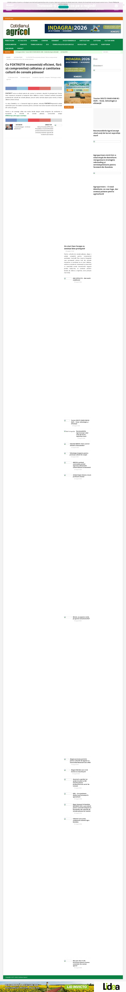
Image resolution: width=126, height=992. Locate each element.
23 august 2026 (81, 438)
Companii (44, 41)
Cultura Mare (109, 41)
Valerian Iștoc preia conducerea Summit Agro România (81, 820)
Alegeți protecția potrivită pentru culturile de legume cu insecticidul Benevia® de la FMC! (80, 760)
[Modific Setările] (124, 5)
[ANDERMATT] (98, 66)
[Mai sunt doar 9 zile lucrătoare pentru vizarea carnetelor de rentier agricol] (67, 962)
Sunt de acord (63, 7)
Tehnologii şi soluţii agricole (63, 45)
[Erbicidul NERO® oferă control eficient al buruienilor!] (66, 446)
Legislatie (93, 45)
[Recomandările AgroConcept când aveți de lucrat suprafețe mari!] (69, 431)
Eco (47, 45)
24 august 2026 (69, 251)
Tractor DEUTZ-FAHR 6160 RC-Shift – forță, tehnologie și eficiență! (80, 422)
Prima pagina (9, 41)
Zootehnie (97, 41)
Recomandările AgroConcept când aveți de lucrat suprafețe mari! (106, 133)
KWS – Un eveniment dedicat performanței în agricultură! (80, 795)
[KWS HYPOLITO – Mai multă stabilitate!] (67, 346)
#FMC (7, 116)
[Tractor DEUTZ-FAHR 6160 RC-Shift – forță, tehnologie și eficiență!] (67, 422)
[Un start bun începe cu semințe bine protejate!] (77, 175)
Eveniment (55, 41)
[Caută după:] (111, 52)
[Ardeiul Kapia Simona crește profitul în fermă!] (67, 543)
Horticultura (85, 41)
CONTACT (20, 48)
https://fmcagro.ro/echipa (17, 116)
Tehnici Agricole (36, 45)
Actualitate (22, 41)
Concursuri (9, 48)
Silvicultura (82, 45)
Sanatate (23, 45)
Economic (34, 41)
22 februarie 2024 (13, 77)
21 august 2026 (77, 621)
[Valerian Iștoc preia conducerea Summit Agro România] (67, 887)
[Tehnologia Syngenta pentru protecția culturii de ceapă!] (66, 455)
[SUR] (95, 59)
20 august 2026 (78, 799)
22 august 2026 (78, 469)
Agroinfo (41, 77)
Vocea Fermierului (69, 41)
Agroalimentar (10, 45)
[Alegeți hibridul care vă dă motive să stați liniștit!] (67, 772)
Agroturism (105, 45)
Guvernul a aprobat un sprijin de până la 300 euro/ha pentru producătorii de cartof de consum (81, 783)
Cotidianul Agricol (25, 77)
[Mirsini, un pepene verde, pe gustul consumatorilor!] (67, 685)
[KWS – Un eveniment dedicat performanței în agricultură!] (67, 795)
